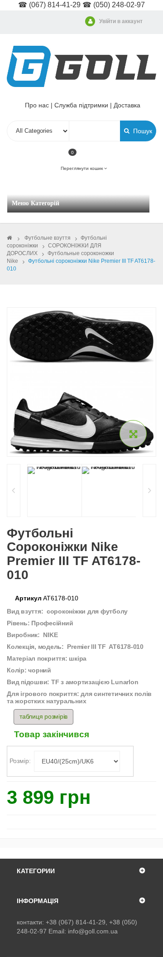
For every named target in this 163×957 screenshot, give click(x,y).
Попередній (13, 490)
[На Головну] (9, 238)
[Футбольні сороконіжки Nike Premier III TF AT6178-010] (55, 470)
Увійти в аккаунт (121, 21)
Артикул (28, 598)
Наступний (149, 490)
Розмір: (21, 760)
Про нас (37, 105)
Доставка (127, 105)
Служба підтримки (81, 105)
